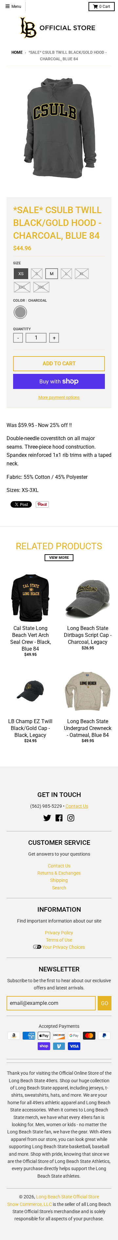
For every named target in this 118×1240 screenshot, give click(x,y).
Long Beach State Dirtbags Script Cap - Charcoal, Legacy (87, 635)
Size (17, 263)
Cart (104, 6)
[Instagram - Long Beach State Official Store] (71, 818)
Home (17, 52)
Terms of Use (59, 940)
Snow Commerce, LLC (29, 1204)
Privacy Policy (59, 932)
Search (59, 887)
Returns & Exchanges (59, 873)
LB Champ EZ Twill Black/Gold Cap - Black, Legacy (30, 728)
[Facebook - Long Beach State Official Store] (59, 818)
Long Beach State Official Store (67, 1196)
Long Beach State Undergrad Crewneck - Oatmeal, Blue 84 (87, 728)
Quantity (22, 329)
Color (30, 300)
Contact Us (77, 806)
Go (104, 1003)
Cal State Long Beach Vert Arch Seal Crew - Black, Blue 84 (30, 638)
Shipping (59, 880)
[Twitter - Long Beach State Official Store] (47, 818)
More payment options (59, 397)
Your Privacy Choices (63, 947)
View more (59, 558)
